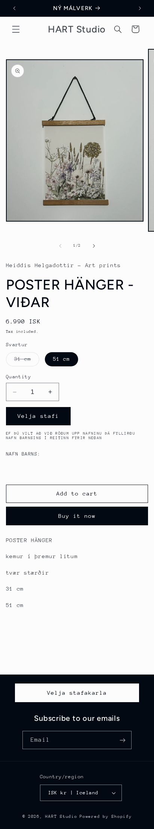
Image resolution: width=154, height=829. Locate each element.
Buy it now (77, 516)
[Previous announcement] (14, 8)
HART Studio (61, 816)
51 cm (61, 359)
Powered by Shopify (106, 816)
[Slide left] (60, 246)
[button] (15, 29)
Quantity (18, 376)
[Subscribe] (122, 740)
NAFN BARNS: (23, 454)
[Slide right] (94, 246)
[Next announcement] (140, 8)
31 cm (26, 361)
